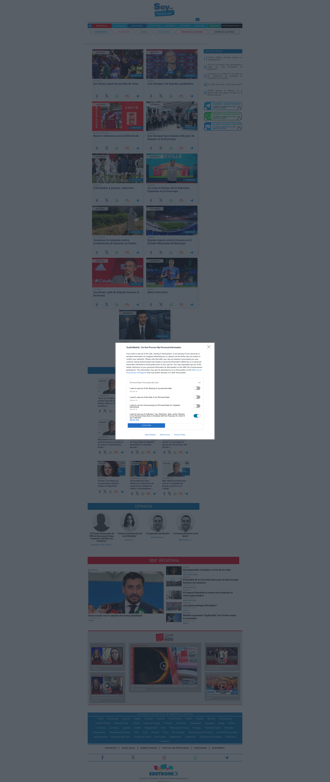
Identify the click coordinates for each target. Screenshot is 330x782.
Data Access (165, 435)
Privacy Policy (179, 435)
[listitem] (165, 382)
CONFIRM (146, 425)
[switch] (197, 388)
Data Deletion (150, 435)
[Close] (209, 347)
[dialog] (165, 391)
